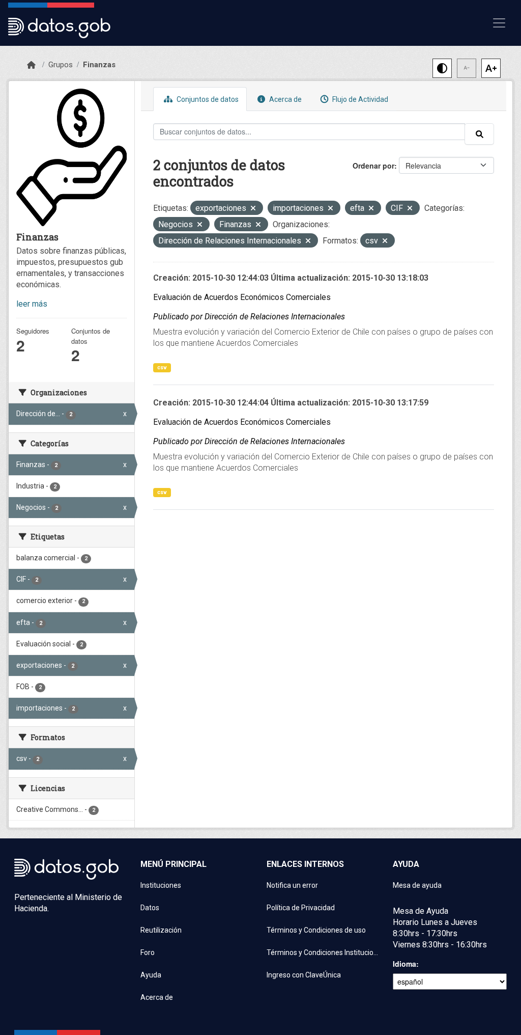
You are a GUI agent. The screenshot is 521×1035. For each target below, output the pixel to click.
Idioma (404, 964)
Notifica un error (292, 885)
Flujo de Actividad (359, 99)
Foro (147, 952)
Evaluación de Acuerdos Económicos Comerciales (242, 297)
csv (162, 367)
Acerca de (285, 99)
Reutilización (161, 930)
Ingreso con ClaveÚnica (304, 975)
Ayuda (150, 975)
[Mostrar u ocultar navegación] (499, 23)
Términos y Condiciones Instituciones (324, 952)
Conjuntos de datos (207, 99)
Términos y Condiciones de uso (316, 930)
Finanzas (99, 64)
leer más (31, 304)
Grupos (60, 64)
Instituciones (160, 885)
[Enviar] (479, 134)
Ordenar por (373, 165)
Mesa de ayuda (417, 885)
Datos (149, 908)
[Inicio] (31, 65)
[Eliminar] (253, 209)
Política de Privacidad (301, 908)
